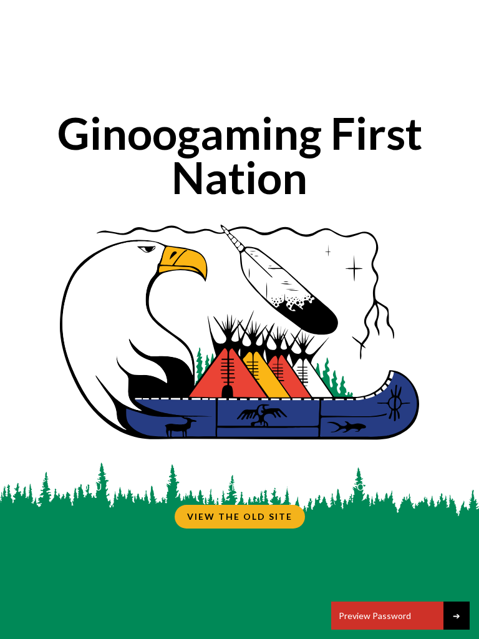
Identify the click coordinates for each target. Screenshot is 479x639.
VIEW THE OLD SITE (240, 516)
